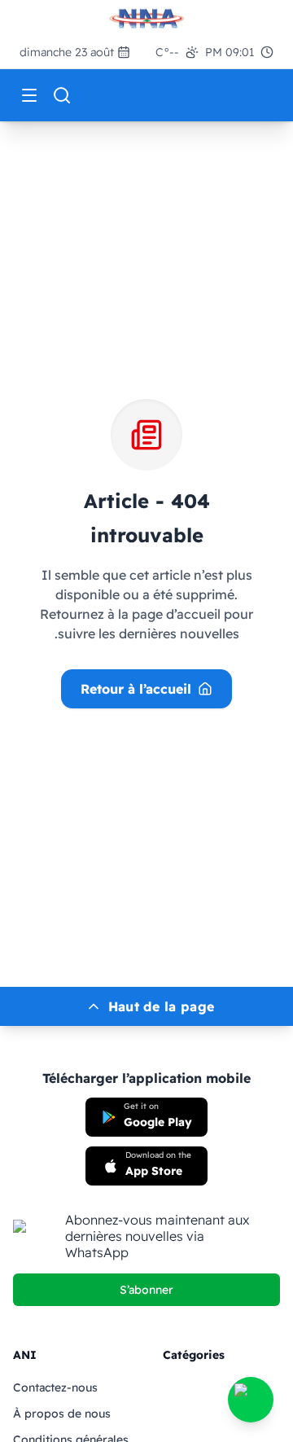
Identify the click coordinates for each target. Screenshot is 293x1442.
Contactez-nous (55, 1387)
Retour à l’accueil (136, 689)
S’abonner (146, 1289)
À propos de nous (62, 1413)
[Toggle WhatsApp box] (250, 1399)
